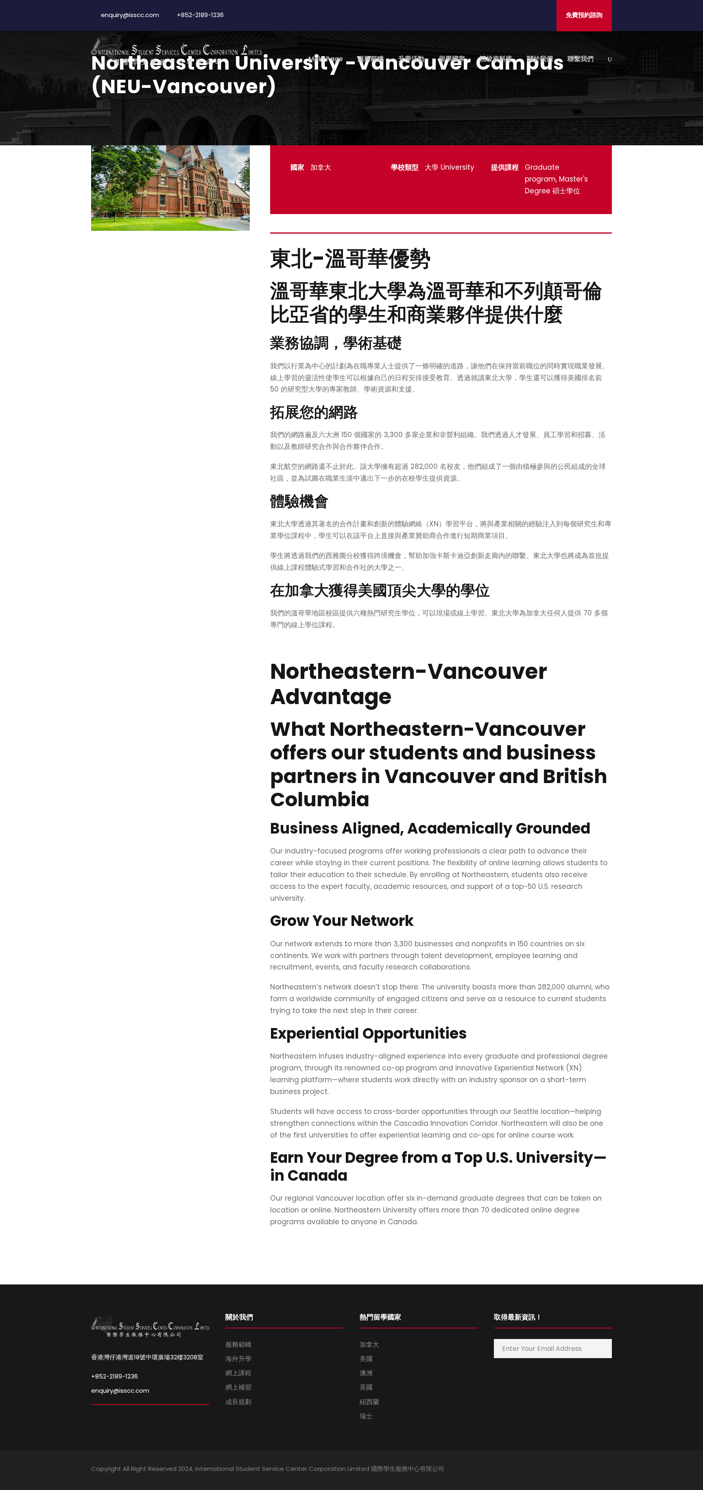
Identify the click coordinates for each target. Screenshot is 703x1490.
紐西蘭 (369, 1402)
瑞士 (366, 1416)
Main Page (325, 58)
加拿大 (369, 1344)
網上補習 (238, 1387)
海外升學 (238, 1358)
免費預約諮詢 (584, 15)
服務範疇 (371, 58)
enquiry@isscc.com (120, 1390)
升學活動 (411, 58)
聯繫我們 (581, 58)
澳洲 (366, 1373)
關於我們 (540, 58)
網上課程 (238, 1373)
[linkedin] (566, 1470)
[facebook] (552, 1470)
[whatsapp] (609, 1470)
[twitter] (595, 1470)
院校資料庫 (496, 58)
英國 (366, 1387)
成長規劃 (238, 1402)
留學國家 (452, 58)
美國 (366, 1358)
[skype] (580, 1470)
